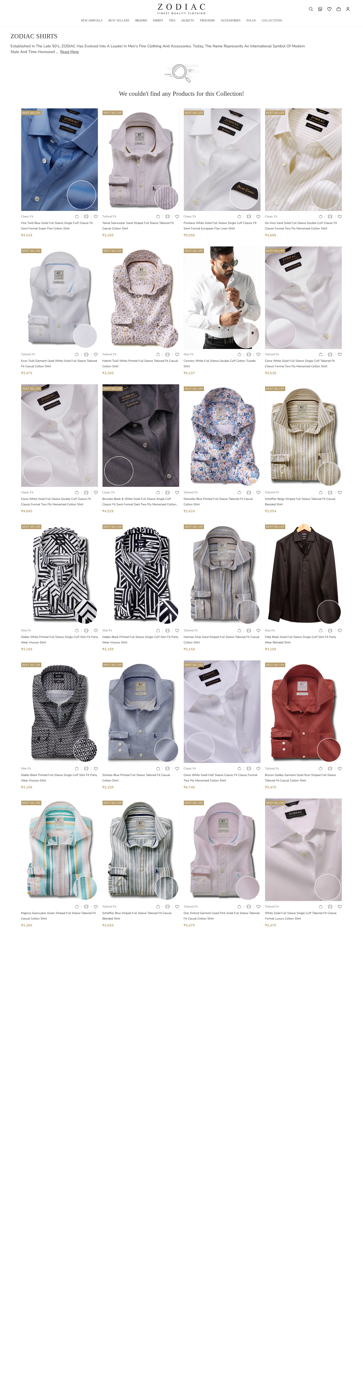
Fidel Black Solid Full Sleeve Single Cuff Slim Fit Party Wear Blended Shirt (300, 639)
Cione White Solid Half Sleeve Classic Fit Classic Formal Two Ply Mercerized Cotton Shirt (220, 778)
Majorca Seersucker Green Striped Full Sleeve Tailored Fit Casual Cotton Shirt (58, 916)
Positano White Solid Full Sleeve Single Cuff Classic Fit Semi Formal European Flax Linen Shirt (220, 225)
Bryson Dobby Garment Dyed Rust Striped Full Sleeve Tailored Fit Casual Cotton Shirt (300, 778)
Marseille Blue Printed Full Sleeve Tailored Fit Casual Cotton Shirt (218, 501)
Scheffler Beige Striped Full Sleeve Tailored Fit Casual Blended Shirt (300, 501)
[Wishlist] (329, 9)
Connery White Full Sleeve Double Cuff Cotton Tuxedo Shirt (220, 363)
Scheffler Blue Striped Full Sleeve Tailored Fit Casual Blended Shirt (136, 916)
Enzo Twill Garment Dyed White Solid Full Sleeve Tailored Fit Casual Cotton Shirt (59, 363)
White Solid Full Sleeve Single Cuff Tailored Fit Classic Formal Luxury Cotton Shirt (301, 916)
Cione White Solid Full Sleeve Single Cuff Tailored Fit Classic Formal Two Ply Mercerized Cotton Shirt (300, 363)
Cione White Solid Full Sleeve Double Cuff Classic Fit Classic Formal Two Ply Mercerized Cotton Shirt (56, 501)
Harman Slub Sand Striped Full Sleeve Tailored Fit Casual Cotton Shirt (221, 639)
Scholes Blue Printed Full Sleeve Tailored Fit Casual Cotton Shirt (136, 778)
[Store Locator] (320, 9)
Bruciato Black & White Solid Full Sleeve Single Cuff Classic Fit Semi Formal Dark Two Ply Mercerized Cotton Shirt (139, 502)
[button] (311, 9)
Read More (69, 51)
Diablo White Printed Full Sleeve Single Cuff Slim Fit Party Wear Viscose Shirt (59, 639)
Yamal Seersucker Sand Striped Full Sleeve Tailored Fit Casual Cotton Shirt (138, 225)
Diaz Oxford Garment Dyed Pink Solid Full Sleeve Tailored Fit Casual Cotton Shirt (221, 916)
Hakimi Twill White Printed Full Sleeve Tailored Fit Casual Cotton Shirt (140, 363)
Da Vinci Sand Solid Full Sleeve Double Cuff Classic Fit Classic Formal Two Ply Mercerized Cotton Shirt (301, 225)
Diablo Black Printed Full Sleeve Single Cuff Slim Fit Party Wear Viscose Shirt (140, 639)
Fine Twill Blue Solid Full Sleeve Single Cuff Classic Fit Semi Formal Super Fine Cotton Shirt (57, 225)
